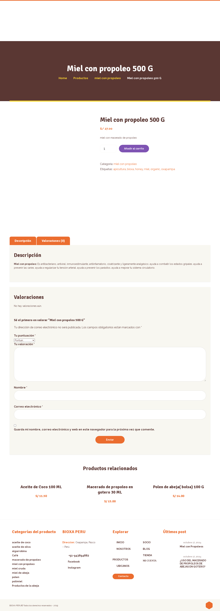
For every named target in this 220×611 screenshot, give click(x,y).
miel (146, 169)
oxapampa (168, 169)
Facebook (74, 561)
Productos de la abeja (25, 585)
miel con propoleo (125, 164)
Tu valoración (24, 344)
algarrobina (19, 551)
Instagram (74, 567)
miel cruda (18, 568)
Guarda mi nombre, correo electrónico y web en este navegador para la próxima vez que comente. (84, 429)
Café (15, 555)
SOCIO (147, 542)
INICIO (120, 542)
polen (15, 577)
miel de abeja (20, 572)
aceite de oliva (21, 546)
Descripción (23, 241)
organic (155, 169)
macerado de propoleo (26, 559)
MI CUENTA (149, 561)
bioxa (130, 169)
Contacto (123, 576)
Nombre (20, 387)
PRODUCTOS (120, 559)
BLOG (146, 549)
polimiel (17, 581)
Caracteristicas (41, 485)
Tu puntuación (25, 335)
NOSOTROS (124, 549)
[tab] (22, 241)
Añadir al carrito (134, 148)
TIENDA (147, 555)
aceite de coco (21, 542)
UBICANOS (123, 566)
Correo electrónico (28, 406)
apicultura (119, 169)
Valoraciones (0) (53, 241)
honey (139, 169)
